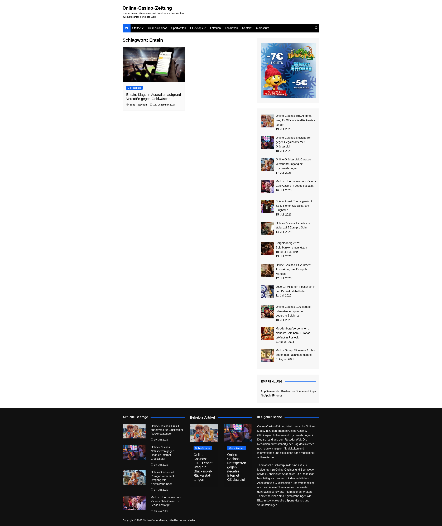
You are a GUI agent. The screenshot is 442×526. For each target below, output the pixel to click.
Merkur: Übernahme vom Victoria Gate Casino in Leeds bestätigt (166, 501)
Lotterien (215, 28)
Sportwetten (178, 28)
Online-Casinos (157, 28)
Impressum (262, 28)
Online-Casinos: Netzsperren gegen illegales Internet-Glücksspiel (236, 467)
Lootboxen (231, 28)
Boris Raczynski (138, 104)
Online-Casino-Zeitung (147, 8)
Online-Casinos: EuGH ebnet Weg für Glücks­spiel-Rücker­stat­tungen (167, 430)
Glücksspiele (198, 28)
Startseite (138, 28)
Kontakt (246, 28)
